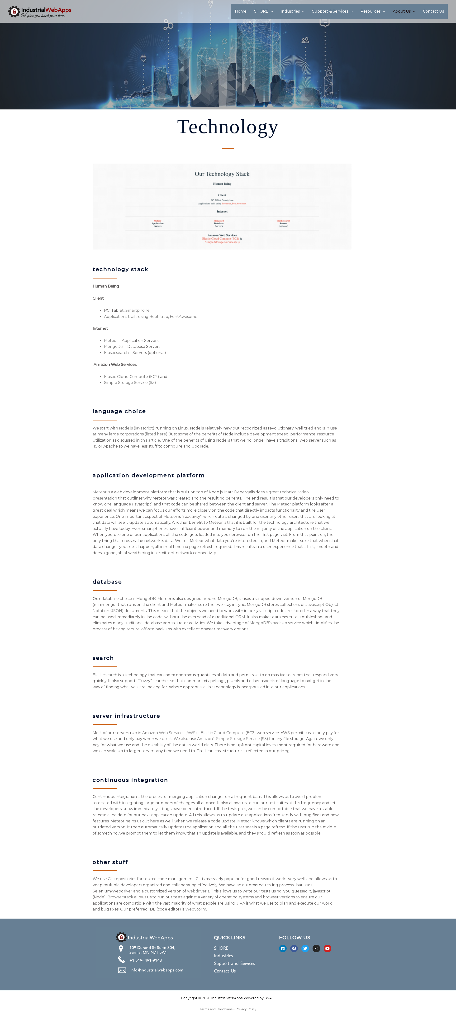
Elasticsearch (116, 352)
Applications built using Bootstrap (136, 316)
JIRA (241, 903)
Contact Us (433, 11)
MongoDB (114, 346)
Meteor (111, 340)
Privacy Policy (246, 1009)
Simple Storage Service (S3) (130, 382)
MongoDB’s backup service (275, 623)
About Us (402, 11)
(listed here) (156, 434)
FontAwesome (183, 316)
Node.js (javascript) (136, 428)
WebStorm (195, 909)
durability (157, 745)
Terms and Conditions (216, 1009)
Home (241, 11)
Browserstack (120, 897)
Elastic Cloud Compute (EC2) (131, 376)
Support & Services (330, 11)
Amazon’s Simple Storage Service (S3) (232, 738)
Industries (290, 11)
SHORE (261, 11)
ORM (240, 617)
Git (110, 879)
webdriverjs (198, 891)
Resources (370, 11)
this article (150, 440)
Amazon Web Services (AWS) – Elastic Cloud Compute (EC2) (199, 733)
